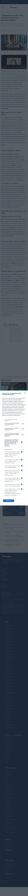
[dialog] (14, 448)
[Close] (25, 393)
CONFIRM (8, 500)
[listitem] (14, 420)
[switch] (22, 423)
